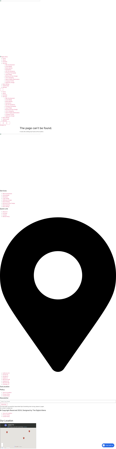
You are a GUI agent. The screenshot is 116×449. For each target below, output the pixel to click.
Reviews (5, 87)
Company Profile (9, 81)
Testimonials (6, 85)
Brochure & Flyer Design (11, 76)
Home (4, 58)
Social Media (8, 66)
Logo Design (8, 74)
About (4, 60)
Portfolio (5, 61)
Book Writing (6, 84)
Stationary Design (9, 82)
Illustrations (8, 69)
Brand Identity (8, 68)
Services (5, 63)
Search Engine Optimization (12, 79)
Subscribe (3, 404)
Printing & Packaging (10, 73)
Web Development (10, 64)
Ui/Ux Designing (9, 77)
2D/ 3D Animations (10, 71)
